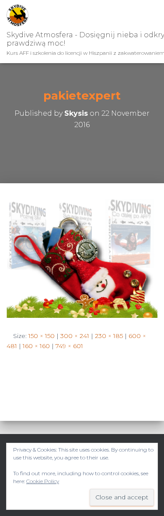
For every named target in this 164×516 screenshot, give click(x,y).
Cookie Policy (42, 481)
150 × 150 (41, 336)
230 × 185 (109, 336)
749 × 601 (69, 346)
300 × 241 (74, 336)
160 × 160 (36, 346)
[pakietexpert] (82, 256)
